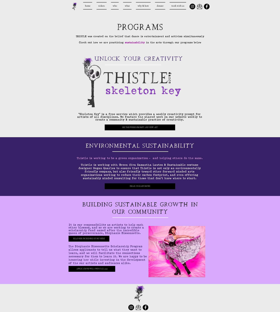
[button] (92, 269)
